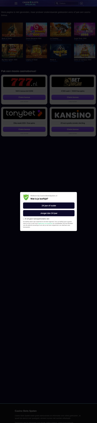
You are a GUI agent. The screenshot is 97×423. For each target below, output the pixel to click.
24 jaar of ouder (49, 205)
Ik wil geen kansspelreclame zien (37, 219)
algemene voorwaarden (45, 223)
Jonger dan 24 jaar (48, 213)
